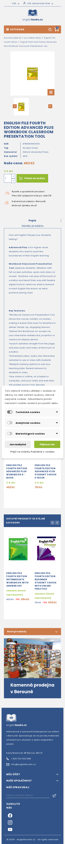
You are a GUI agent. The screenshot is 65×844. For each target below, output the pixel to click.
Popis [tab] (32, 220)
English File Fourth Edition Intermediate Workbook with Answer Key (17, 579)
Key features (17, 310)
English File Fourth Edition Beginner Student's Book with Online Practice (46, 581)
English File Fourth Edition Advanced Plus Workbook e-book (16, 471)
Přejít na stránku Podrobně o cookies (32, 451)
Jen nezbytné (17, 444)
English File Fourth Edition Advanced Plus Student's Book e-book (46, 471)
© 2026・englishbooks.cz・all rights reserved (33, 839)
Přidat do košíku (34, 178)
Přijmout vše (47, 444)
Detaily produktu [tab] (33, 226)
